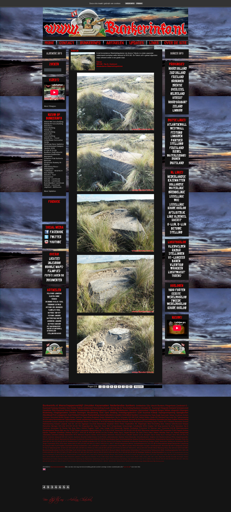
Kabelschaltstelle (71, 454)
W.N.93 (65, 441)
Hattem (156, 432)
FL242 (114, 441)
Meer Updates (50, 191)
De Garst (139, 432)
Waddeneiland (73, 441)
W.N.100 (65, 448)
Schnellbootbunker (143, 437)
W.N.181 (83, 452)
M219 (103, 439)
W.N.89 (124, 452)
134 (76, 424)
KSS (112, 428)
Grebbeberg (152, 419)
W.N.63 (53, 456)
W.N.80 (119, 461)
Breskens (93, 456)
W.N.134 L (179, 459)
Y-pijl (79, 441)
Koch (124, 434)
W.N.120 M (84, 432)
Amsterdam (55, 428)
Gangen (77, 430)
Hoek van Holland (172, 432)
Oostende (106, 454)
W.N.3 (186, 454)
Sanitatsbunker (150, 439)
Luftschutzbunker (112, 437)
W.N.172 (60, 461)
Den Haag (94, 426)
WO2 (66, 456)
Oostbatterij (134, 428)
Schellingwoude (155, 445)
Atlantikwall (48, 415)
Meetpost (100, 454)
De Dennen (64, 428)
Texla (183, 439)
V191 (154, 454)
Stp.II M (185, 441)
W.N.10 (74, 443)
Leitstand (54, 435)
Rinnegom (140, 445)
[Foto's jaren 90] (54, 276)
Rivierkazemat (139, 422)
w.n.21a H (105, 432)
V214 (140, 459)
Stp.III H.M (110, 430)
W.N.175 (65, 452)
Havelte (114, 419)
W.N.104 (158, 459)
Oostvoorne (69, 435)
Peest (134, 445)
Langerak (64, 424)
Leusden (118, 415)
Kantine (118, 441)
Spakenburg (96, 459)
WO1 (139, 430)
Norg (119, 445)
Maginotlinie (162, 456)
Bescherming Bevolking (50, 450)
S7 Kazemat (93, 422)
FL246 (72, 430)
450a (82, 456)
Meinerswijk (118, 428)
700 (173, 452)
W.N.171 (55, 461)
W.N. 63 (60, 448)
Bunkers (161, 406)
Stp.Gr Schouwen (121, 417)
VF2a (61, 443)
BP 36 (156, 443)
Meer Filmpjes (50, 106)
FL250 (61, 454)
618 (168, 452)
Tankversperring (182, 417)
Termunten (178, 439)
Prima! (139, 3)
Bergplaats (95, 417)
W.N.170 (53, 452)
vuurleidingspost (139, 443)
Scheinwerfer (47, 422)
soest (162, 461)
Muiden (61, 417)
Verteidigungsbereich (127, 413)
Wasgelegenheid (48, 430)
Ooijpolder (52, 432)
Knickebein (97, 450)
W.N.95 (117, 443)
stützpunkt (58, 437)
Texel (101, 413)
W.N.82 (129, 430)
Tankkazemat (155, 450)
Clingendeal (86, 426)
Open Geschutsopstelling (124, 439)
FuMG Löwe (99, 428)
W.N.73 (166, 422)
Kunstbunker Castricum (54, 183)
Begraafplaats (162, 443)
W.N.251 (89, 461)
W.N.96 (132, 461)
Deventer (45, 454)
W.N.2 (74, 461)
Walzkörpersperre (182, 428)
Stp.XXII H (171, 445)
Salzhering (79, 459)
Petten (122, 424)
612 (146, 443)
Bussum (132, 432)
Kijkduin (45, 432)
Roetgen (151, 441)
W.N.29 (101, 452)
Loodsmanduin (113, 445)
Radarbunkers (110, 417)
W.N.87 (123, 461)
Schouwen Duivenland (50, 417)
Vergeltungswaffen (182, 437)
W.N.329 (104, 422)
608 (63, 437)
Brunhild (84, 437)
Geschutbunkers (107, 415)
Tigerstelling (87, 417)
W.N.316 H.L (105, 443)
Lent (88, 454)
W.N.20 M (79, 461)
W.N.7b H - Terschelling (49, 127)
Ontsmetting (134, 450)
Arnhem (185, 415)
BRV (186, 448)
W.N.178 (71, 452)
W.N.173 (59, 452)
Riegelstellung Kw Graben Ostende (53, 459)
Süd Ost (71, 424)
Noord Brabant (110, 439)
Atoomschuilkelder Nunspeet (52, 155)
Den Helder (72, 408)
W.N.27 (98, 443)
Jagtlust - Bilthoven (52, 187)
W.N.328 (92, 432)
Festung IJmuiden (58, 408)
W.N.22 (96, 452)
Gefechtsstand (177, 424)
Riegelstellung (143, 441)
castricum (61, 422)
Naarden (126, 428)
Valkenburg (53, 448)
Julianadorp (47, 435)
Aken (111, 432)
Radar (154, 415)
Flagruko (179, 430)
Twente (160, 422)
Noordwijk (173, 456)
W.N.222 (54, 441)
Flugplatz (91, 428)
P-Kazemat (143, 428)
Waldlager (141, 452)
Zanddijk (84, 441)
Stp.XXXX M (131, 459)
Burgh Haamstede (162, 415)
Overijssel (133, 410)
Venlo (174, 434)
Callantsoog (184, 443)
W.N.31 (106, 452)
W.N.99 (135, 452)
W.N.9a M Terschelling (53, 124)
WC (136, 424)
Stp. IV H (102, 430)
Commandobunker (144, 415)
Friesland (83, 415)
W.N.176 (185, 434)
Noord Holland (71, 410)
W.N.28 (60, 441)
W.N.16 (49, 441)
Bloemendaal (101, 424)
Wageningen (142, 424)
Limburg (61, 435)
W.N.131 (120, 448)
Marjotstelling (94, 430)
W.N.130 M (113, 448)
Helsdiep (162, 432)
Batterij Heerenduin (175, 422)
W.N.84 (45, 437)
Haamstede (69, 445)
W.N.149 (179, 434)
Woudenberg (92, 413)
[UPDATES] (136, 44)
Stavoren (102, 459)
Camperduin (167, 430)
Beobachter (176, 443)
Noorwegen (180, 456)
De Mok (51, 445)
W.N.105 (163, 459)
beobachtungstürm (158, 452)
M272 (107, 450)
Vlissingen (183, 410)
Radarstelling (93, 415)
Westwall (132, 419)
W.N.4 (44, 456)
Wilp (154, 461)
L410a (145, 456)
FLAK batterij (139, 417)
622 (155, 426)
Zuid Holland (73, 415)
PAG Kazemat (58, 410)
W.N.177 (65, 461)
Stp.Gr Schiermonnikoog (113, 459)
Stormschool (170, 439)
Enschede (93, 424)
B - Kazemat (154, 408)
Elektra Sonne (96, 434)
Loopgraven (62, 415)
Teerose (185, 445)
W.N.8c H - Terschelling (49, 131)
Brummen (73, 439)
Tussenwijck (51, 443)
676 (152, 443)
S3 (149, 428)
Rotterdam (66, 459)
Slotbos (147, 417)
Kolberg (75, 445)
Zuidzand (51, 437)
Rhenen (86, 422)
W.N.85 (134, 430)
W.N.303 (145, 448)
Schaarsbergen (116, 426)
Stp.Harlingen (124, 459)
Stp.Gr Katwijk (132, 454)
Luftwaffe (129, 434)
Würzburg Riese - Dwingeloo (51, 168)
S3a (148, 406)
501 (66, 422)
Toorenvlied (165, 428)
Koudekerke (126, 441)
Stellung (68, 432)
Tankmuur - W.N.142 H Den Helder (53, 172)
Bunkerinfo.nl (50, 405)
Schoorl (55, 422)
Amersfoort (127, 415)
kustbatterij (91, 441)
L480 (148, 456)
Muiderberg (47, 413)
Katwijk (154, 413)
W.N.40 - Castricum (52, 185)
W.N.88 (128, 461)
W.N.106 (168, 459)
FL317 (65, 454)
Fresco (146, 432)
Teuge (45, 443)
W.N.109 (78, 448)
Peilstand (142, 439)
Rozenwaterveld (58, 419)
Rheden (112, 454)
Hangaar (185, 424)
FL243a (61, 450)
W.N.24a (84, 461)
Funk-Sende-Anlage (79, 450)
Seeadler (120, 454)
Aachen (70, 437)
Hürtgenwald (184, 432)
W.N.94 (130, 452)
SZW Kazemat (143, 413)
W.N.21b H (90, 452)
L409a (141, 456)
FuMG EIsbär (105, 456)
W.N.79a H (118, 452)
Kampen (57, 424)
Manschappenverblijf (71, 405)
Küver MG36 (134, 456)
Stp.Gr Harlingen (166, 434)
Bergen (66, 417)
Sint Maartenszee (87, 459)
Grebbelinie (141, 406)
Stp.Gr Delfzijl (155, 434)
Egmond (145, 419)
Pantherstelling (183, 419)
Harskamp (90, 450)
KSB (95, 439)
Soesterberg (148, 422)
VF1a (57, 443)
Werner (130, 443)
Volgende (138, 387)
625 (66, 437)
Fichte (104, 437)
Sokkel (157, 441)
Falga (70, 450)
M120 (103, 450)
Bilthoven (81, 434)
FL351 (99, 456)
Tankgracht (179, 445)
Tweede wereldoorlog (83, 419)
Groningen (81, 413)
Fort (54, 415)
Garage (106, 428)
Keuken (185, 430)
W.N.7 (115, 461)
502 (156, 417)
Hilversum (118, 434)
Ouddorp (135, 439)
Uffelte (162, 450)
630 (161, 430)
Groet (92, 439)
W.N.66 (58, 456)
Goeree (72, 417)
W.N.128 (106, 448)
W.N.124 (80, 443)
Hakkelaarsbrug (48, 424)
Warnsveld (63, 439)
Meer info (130, 3)
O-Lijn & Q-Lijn (50, 150)
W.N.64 (111, 461)
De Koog (46, 445)
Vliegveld (164, 408)
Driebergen (51, 454)
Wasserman (124, 443)
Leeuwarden (84, 430)
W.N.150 (45, 461)
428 (173, 448)
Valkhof (149, 459)
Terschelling (98, 408)
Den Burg (71, 428)
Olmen (116, 424)
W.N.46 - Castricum (52, 181)
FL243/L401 (81, 439)
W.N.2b (45, 419)
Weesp (57, 430)
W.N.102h (72, 448)
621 (79, 424)
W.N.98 (172, 428)
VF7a (75, 435)
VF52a (173, 437)
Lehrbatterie (95, 445)
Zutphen (151, 426)
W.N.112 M (85, 448)
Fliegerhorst (170, 406)
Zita (170, 448)
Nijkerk (118, 450)
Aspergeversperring (166, 413)
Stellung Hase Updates (54, 144)
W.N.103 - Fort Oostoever (50, 176)
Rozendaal (73, 459)
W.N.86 (150, 448)
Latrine (50, 419)
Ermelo (94, 437)
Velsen (70, 443)
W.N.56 (49, 456)
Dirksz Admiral (81, 428)
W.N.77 (112, 443)
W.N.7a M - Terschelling (49, 135)
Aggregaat (85, 424)
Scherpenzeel (182, 408)
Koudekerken (83, 445)
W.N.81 (98, 432)
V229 (158, 454)
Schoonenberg (146, 450)
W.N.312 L (100, 461)
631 (149, 443)
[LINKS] (154, 44)
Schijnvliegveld (161, 439)
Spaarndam (163, 441)
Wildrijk (145, 461)
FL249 (56, 454)
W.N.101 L (75, 432)
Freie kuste (169, 417)
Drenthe (72, 413)
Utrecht (154, 406)
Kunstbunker (134, 441)
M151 (109, 426)
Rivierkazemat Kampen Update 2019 (53, 147)
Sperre (155, 422)
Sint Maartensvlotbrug (163, 437)
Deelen (102, 417)
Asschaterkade (96, 419)
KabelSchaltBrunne (119, 456)
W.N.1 (180, 450)
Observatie (132, 437)
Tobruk (80, 408)
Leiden (156, 456)
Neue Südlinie (172, 419)
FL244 (57, 445)
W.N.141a (185, 459)
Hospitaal (110, 424)
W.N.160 (51, 439)
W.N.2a (139, 448)
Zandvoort (180, 406)
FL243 (100, 437)
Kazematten (102, 405)
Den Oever (102, 426)
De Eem (138, 419)
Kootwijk (79, 454)
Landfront (112, 410)
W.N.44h (112, 452)
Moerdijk (168, 456)
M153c (96, 454)
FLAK (174, 430)
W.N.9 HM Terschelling (53, 122)
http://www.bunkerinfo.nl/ (58, 467)
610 (175, 448)
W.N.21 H (93, 443)
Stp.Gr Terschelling (125, 408)
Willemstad (150, 461)
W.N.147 (45, 439)
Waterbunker (106, 419)
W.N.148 (86, 443)
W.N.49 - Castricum (52, 179)
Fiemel (87, 439)
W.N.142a (47, 452)
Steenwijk (164, 445)
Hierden (111, 456)
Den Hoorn (107, 441)
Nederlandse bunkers (122, 405)
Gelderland (88, 408)
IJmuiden (89, 405)
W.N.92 (75, 426)
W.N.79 (62, 456)
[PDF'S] (54, 281)
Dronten (185, 422)
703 (79, 426)
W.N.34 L (106, 461)
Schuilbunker (137, 426)
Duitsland (161, 417)
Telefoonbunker (70, 419)
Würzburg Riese (163, 448)
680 (170, 452)
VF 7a (144, 459)
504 (165, 452)
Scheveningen (127, 426)
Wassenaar (146, 430)
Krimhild (84, 454)
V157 (151, 454)
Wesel (155, 448)
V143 (137, 459)
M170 (99, 439)
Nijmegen (54, 426)
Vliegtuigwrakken (60, 413)
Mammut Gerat (123, 437)
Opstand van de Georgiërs (141, 434)
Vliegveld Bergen (156, 410)
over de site (127, 467)
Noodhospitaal (125, 450)
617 (99, 441)
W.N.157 (126, 448)
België (170, 443)
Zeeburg (158, 461)
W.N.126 (173, 459)
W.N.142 (123, 430)
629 (178, 448)
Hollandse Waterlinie (114, 422)
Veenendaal (143, 410)
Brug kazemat (163, 426)
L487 (152, 456)
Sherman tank (156, 428)
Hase (151, 432)
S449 (116, 454)
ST (140, 450)
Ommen (186, 456)
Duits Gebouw (166, 424)
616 (68, 439)
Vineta (153, 459)
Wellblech (148, 452)
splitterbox (78, 456)
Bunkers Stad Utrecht (53, 152)
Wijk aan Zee (64, 430)
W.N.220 (69, 426)
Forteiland (71, 422)
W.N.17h (77, 452)
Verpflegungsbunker (171, 450)
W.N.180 (131, 417)
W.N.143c (170, 454)
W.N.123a (61, 426)
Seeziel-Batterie (122, 419)
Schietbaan (61, 432)
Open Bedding (111, 413)
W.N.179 (70, 461)
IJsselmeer (178, 415)
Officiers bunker (127, 445)
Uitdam (147, 454)
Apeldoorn (77, 437)
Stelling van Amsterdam (175, 441)
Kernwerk (125, 422)
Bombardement (179, 452)
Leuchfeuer (103, 445)
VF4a (161, 454)
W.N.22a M (181, 454)
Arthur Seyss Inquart (121, 432)
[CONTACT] (67, 44)
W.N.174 (175, 454)
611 (96, 441)
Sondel (126, 454)
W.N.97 (57, 439)
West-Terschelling (154, 424)
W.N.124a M (99, 448)
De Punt (171, 426)
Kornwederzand (162, 419)
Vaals (65, 443)
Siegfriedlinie (129, 424)
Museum (112, 450)
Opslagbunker (182, 413)
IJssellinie (47, 410)
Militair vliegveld (172, 410)
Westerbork (71, 456)
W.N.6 (145, 426)
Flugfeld (61, 445)
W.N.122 (92, 448)
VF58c (165, 454)
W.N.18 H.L (133, 448)
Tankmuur (78, 417)
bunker (135, 415)
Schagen (147, 445)
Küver (131, 422)
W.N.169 (50, 461)
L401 (89, 445)
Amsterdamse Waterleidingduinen (92, 410)
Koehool (128, 456)
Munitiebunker (122, 410)
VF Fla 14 (46, 448)
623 (102, 441)
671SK (182, 448)
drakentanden (155, 430)
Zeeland (172, 408)
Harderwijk (79, 422)
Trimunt (117, 430)
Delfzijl (89, 437)
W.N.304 (94, 461)
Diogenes (87, 434)
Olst (175, 417)
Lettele (92, 454)
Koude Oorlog (110, 408)
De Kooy (185, 452)
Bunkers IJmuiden (141, 408)
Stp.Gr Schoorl (141, 454)
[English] (45, 470)
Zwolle (152, 417)
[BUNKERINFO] (90, 44)
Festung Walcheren (107, 434)
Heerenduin (179, 426)
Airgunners (88, 456)
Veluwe (171, 415)
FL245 (66, 450)
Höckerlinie (46, 426)
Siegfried (153, 437)
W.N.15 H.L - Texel (51, 138)
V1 (99, 422)
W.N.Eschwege (138, 461)
